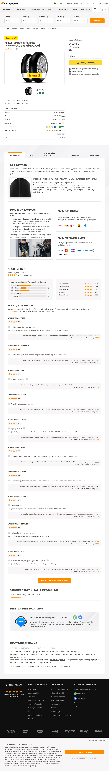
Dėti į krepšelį (87, 63)
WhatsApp (81, 693)
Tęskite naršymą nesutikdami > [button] (98, 741)
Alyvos (50, 9)
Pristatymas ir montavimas (91, 9)
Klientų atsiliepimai (74, 3)
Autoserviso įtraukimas (36, 700)
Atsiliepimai (74, 155)
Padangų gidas (33, 693)
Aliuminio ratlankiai (58, 697)
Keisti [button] (63, 116)
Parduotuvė (62, 9)
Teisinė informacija (35, 704)
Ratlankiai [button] (21, 9)
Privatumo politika (35, 715)
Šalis (30, 711)
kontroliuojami (13, 311)
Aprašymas (15, 155)
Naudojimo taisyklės (35, 708)
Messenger (81, 698)
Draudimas (32, 689)
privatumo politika (57, 659)
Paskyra (105, 3)
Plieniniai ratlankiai (58, 693)
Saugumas (94, 155)
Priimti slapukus (84, 752)
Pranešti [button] (97, 335)
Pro (61, 3)
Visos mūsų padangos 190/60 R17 (19, 100)
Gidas (75, 9)
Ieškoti (97, 21)
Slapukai (31, 719)
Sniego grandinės (37, 9)
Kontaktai (91, 3)
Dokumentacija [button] (16, 597)
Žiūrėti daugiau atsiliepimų (54, 581)
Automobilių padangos (59, 689)
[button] (30, 285)
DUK (32, 155)
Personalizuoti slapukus (84, 758)
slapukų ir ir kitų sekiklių (22, 766)
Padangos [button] (7, 9)
